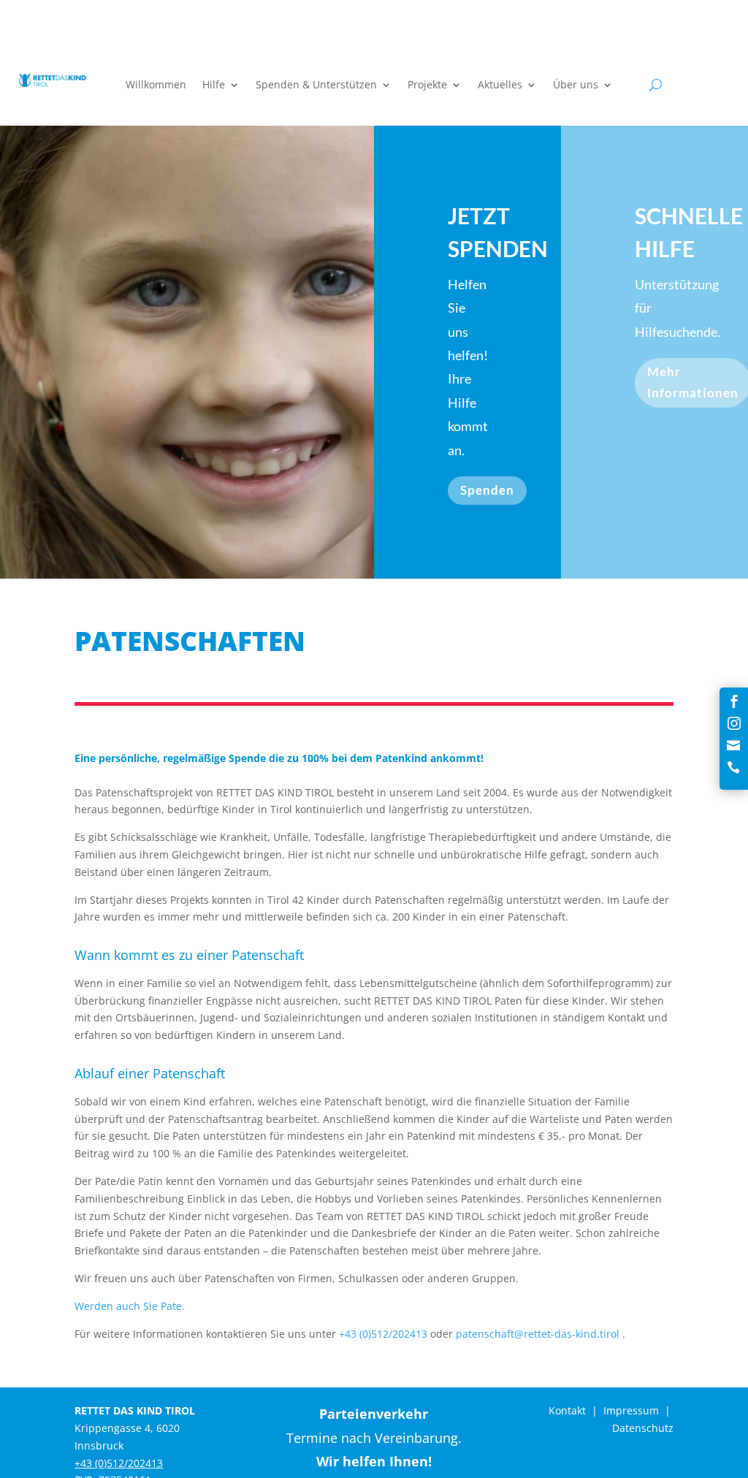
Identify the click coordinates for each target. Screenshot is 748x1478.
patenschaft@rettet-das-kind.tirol (537, 1334)
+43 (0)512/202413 (383, 1334)
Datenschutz (642, 1428)
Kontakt (567, 1410)
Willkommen (156, 85)
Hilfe (213, 85)
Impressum (631, 1410)
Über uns (575, 85)
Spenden (487, 490)
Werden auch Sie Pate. (130, 1306)
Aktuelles (500, 85)
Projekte (427, 85)
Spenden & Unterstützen (316, 85)
